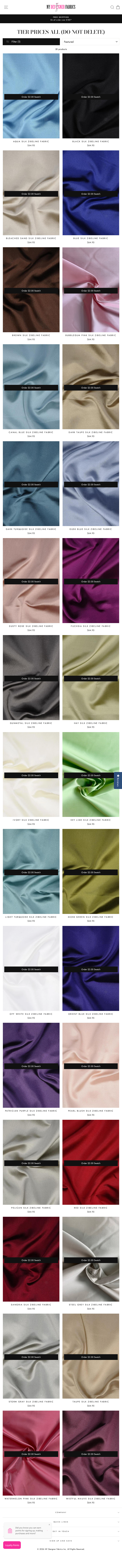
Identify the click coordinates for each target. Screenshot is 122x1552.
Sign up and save (61, 1541)
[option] (61, 19)
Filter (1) (15, 41)
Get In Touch (61, 1531)
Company (61, 1512)
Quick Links (61, 1522)
